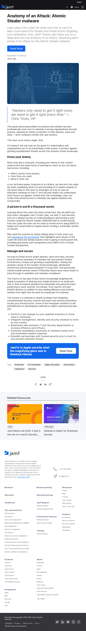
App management (11, 526)
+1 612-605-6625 (65, 469)
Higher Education (52, 365)
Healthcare (19, 369)
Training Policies (42, 534)
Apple (6, 593)
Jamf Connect (10, 572)
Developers (66, 530)
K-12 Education (34, 365)
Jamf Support (43, 503)
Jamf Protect (9, 575)
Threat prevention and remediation (17, 542)
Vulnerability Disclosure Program (48, 595)
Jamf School (9, 569)
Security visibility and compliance (16, 552)
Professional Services (47, 516)
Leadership (40, 562)
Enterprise (19, 365)
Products (9, 559)
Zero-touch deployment (13, 520)
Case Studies (66, 500)
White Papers (66, 503)
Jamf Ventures (42, 591)
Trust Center (41, 585)
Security (31, 369)
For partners (66, 517)
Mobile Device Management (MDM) (17, 523)
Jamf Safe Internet (11, 579)
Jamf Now (8, 566)
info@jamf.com (64, 476)
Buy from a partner (68, 524)
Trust (36, 623)
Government (69, 365)
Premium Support (42, 506)
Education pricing (45, 495)
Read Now (16, 48)
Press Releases (42, 572)
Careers (39, 575)
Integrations (10, 589)
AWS (6, 596)
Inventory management (12, 529)
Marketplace (66, 527)
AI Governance (10, 513)
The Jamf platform (13, 510)
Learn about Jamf (23, 477)
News (38, 569)
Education (9, 495)
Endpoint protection (11, 539)
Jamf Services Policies (44, 523)
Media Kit (40, 582)
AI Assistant (9, 517)
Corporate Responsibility (45, 588)
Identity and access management (16, 536)
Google (7, 602)
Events (64, 490)
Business (9, 487)
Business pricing (44, 487)
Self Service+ (9, 532)
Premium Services (43, 520)
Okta (6, 605)
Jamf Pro (8, 562)
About (39, 559)
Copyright (8, 623)
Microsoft (8, 599)
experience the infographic (25, 237)
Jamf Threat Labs (68, 506)
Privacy (17, 623)
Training (40, 531)
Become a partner (68, 520)
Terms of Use (27, 623)
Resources (67, 487)
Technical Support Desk (45, 509)
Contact (39, 566)
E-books (65, 497)
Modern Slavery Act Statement (15, 626)
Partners (66, 514)
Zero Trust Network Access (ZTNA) (17, 548)
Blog (63, 494)
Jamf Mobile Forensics (12, 582)
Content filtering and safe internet (16, 545)
